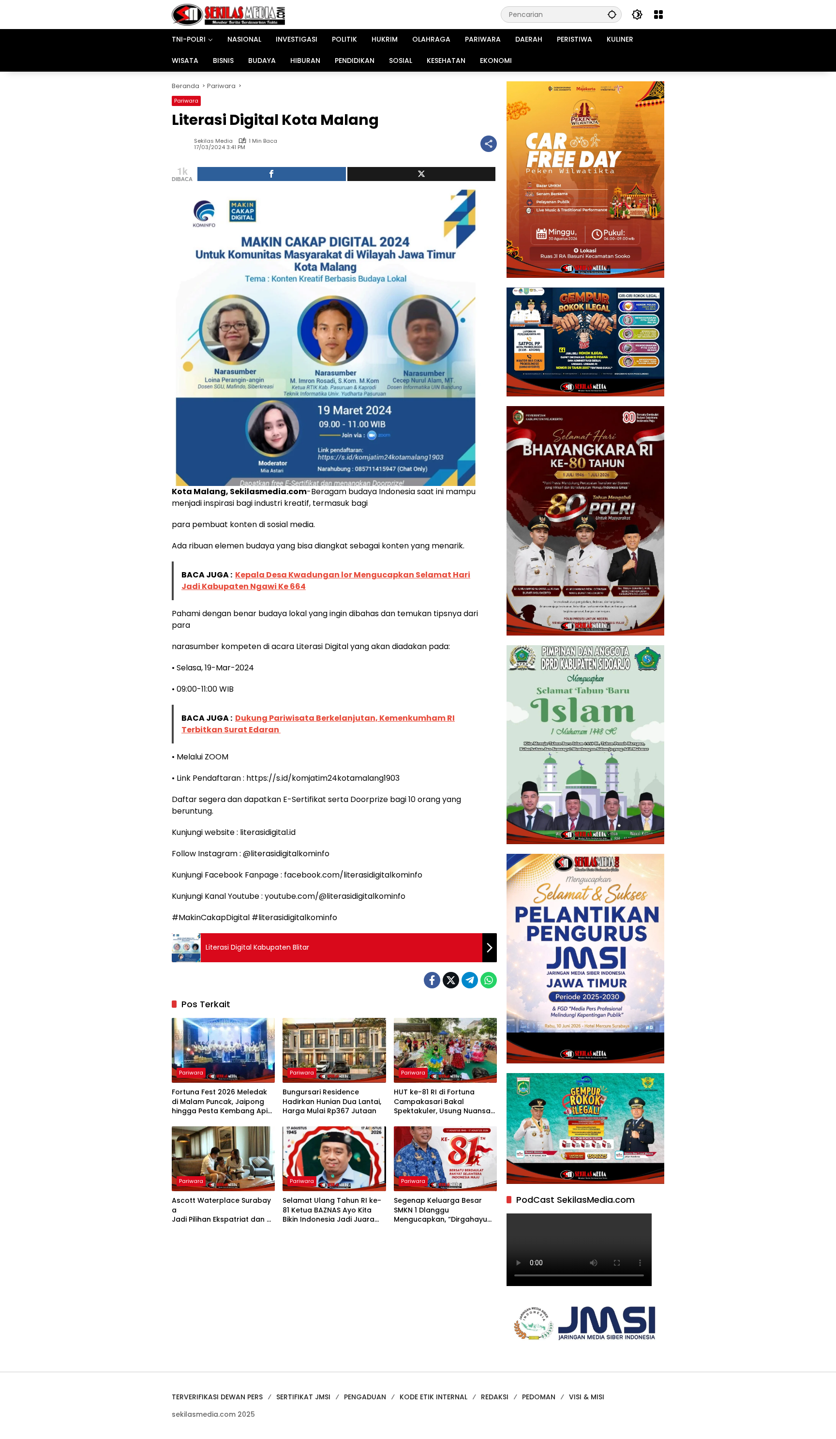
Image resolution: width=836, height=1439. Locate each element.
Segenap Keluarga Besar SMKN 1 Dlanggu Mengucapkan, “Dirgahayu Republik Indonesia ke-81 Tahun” (440, 1210)
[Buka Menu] (658, 14)
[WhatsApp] (488, 980)
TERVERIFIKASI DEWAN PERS (217, 1397)
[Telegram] (470, 980)
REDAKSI (494, 1397)
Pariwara (186, 101)
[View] (421, 174)
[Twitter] (451, 980)
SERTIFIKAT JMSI (303, 1397)
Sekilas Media (213, 141)
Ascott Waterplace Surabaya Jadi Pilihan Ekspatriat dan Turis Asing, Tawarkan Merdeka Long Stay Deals (222, 1210)
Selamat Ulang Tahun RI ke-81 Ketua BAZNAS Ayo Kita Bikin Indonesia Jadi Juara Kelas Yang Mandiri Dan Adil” (333, 1210)
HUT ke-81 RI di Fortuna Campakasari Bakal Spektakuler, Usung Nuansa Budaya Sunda (442, 1102)
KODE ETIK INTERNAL (433, 1397)
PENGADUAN (365, 1397)
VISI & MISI (586, 1397)
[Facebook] (432, 980)
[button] (612, 14)
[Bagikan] (488, 144)
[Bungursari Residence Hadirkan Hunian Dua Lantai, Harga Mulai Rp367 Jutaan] (334, 1050)
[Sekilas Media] (228, 14)
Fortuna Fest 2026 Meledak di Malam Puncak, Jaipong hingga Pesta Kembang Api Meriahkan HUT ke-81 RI (220, 1102)
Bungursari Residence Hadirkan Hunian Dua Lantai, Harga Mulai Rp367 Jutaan (332, 1102)
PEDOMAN (538, 1397)
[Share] (271, 174)
